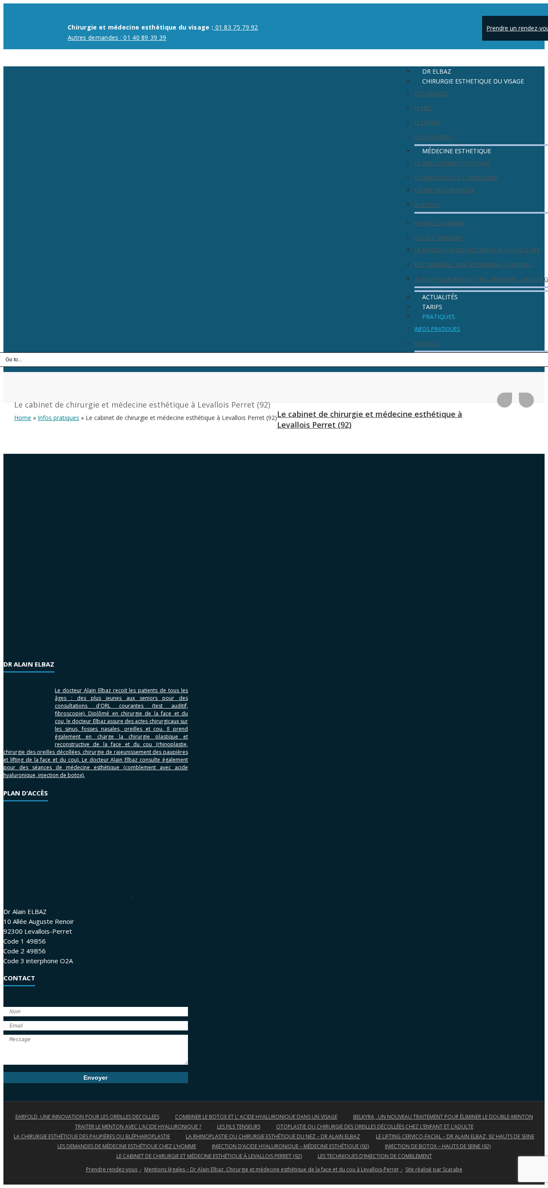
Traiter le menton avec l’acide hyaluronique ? (138, 1126)
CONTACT (426, 343)
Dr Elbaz (436, 71)
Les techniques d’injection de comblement (375, 1156)
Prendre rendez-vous (111, 1169)
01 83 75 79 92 (235, 27)
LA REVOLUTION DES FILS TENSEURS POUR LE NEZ (477, 250)
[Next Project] (526, 400)
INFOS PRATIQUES (437, 329)
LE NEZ (423, 108)
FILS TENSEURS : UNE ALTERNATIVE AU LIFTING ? (474, 264)
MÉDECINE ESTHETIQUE (456, 151)
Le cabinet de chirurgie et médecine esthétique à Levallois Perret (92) (209, 1156)
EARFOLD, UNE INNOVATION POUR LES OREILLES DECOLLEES (87, 1116)
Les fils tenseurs (238, 1126)
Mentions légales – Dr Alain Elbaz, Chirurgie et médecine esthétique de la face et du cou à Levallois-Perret (271, 1169)
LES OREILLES (431, 93)
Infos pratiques (58, 418)
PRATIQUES (438, 317)
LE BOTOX (427, 204)
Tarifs (432, 307)
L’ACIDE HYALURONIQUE (444, 190)
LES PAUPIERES (433, 137)
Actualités (440, 297)
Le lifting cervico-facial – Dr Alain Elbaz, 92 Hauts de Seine (455, 1136)
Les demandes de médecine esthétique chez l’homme (126, 1146)
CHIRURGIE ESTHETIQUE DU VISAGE (473, 81)
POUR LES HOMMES (439, 223)
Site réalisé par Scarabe (433, 1169)
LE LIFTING (427, 122)
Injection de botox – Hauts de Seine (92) (438, 1146)
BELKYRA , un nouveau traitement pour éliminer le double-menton (443, 1116)
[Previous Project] (504, 400)
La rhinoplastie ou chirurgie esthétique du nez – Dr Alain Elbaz (273, 1136)
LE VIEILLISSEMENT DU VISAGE (452, 163)
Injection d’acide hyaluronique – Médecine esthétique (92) (290, 1146)
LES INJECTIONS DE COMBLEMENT (456, 178)
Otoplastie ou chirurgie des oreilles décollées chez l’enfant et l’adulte (375, 1126)
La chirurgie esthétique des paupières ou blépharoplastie (92, 1136)
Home (22, 418)
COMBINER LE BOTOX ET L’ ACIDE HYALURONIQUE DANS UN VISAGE (256, 1116)
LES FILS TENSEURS (438, 237)
